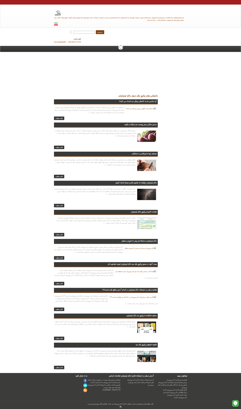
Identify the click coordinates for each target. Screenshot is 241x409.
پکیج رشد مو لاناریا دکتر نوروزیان (177, 380)
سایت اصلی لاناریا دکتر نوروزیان (177, 395)
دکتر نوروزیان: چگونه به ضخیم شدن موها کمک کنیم (136, 183)
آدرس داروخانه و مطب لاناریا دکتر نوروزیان (140, 380)
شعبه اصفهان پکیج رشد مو (146, 345)
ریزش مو (151, 385)
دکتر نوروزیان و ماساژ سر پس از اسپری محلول (139, 241)
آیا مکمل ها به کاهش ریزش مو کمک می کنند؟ (138, 101)
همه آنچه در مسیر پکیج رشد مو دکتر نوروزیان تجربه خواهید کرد (132, 264)
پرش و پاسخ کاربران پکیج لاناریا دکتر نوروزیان (172, 382)
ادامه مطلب (59, 118)
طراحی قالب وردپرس (100, 404)
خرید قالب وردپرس (120, 407)
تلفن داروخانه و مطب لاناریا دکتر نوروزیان (141, 382)
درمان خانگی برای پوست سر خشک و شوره (140, 125)
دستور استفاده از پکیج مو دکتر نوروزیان (141, 316)
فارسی (56, 24)
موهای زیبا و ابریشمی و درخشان (144, 154)
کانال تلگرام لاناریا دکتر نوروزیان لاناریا (175, 390)
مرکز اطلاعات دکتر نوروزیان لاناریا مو (175, 392)
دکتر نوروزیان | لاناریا (120, 12)
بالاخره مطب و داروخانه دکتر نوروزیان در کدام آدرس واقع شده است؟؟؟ (129, 290)
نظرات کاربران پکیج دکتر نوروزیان (144, 212)
